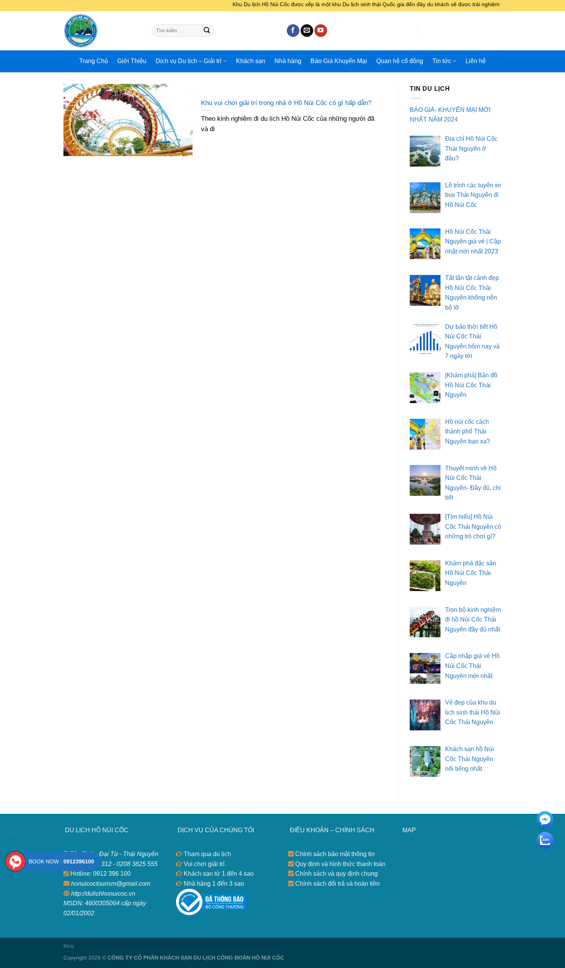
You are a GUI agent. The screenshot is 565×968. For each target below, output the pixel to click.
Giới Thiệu (131, 61)
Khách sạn (250, 61)
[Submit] (206, 30)
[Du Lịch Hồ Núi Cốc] (101, 30)
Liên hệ (475, 61)
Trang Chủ (93, 61)
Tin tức (441, 61)
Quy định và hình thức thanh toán (340, 864)
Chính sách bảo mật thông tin (334, 854)
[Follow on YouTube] (320, 30)
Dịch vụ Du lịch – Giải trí (188, 61)
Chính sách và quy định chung (336, 873)
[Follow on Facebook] (293, 30)
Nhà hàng (287, 61)
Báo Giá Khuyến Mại (339, 61)
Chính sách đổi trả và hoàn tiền (337, 883)
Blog (68, 946)
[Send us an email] (307, 30)
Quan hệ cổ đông (399, 61)
